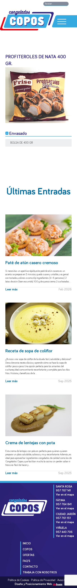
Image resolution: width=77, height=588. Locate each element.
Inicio (27, 543)
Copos (27, 549)
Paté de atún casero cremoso (31, 263)
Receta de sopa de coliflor (28, 351)
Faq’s (26, 561)
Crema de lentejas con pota (30, 443)
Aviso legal (63, 580)
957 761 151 (63, 518)
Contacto (30, 566)
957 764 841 (64, 504)
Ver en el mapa (65, 494)
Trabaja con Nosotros (40, 572)
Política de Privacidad (43, 580)
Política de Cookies (18, 580)
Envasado (18, 133)
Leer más (11, 289)
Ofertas (28, 555)
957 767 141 (63, 490)
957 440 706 (64, 532)
